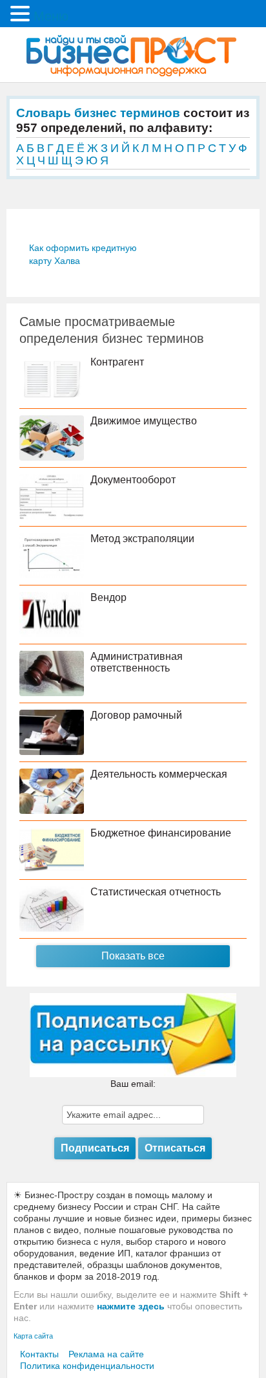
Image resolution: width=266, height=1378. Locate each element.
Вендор (108, 597)
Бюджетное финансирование (160, 832)
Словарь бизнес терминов (98, 113)
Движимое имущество (143, 420)
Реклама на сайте (106, 1354)
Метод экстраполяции (142, 538)
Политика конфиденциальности (87, 1366)
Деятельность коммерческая (158, 774)
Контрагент (117, 361)
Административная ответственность (136, 662)
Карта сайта (33, 1336)
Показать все (133, 955)
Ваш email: (133, 1083)
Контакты (39, 1354)
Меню (51, 16)
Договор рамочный (136, 715)
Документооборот (133, 479)
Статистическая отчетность (155, 891)
